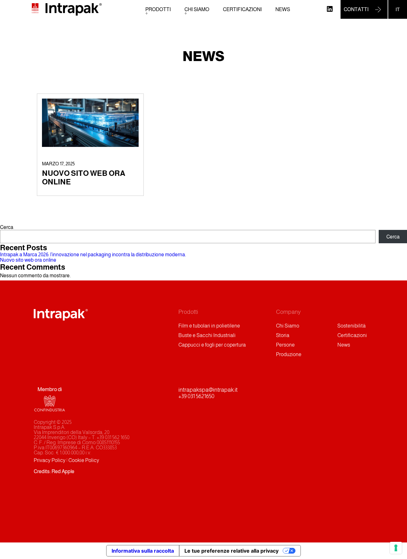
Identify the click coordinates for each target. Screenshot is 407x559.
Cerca (6, 227)
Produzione (288, 354)
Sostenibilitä (351, 325)
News (282, 9)
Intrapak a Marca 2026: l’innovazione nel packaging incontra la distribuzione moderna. (93, 254)
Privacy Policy (50, 460)
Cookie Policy (83, 460)
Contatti (356, 9)
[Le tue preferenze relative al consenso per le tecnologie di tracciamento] (396, 548)
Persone (285, 345)
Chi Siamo (196, 9)
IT (398, 9)
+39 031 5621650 (196, 396)
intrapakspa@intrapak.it (208, 390)
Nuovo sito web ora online (28, 260)
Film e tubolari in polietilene (209, 325)
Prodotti (158, 9)
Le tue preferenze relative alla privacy (231, 551)
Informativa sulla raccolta (143, 551)
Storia (282, 335)
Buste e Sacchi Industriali (207, 335)
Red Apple (63, 471)
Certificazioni (242, 9)
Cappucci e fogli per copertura (212, 345)
